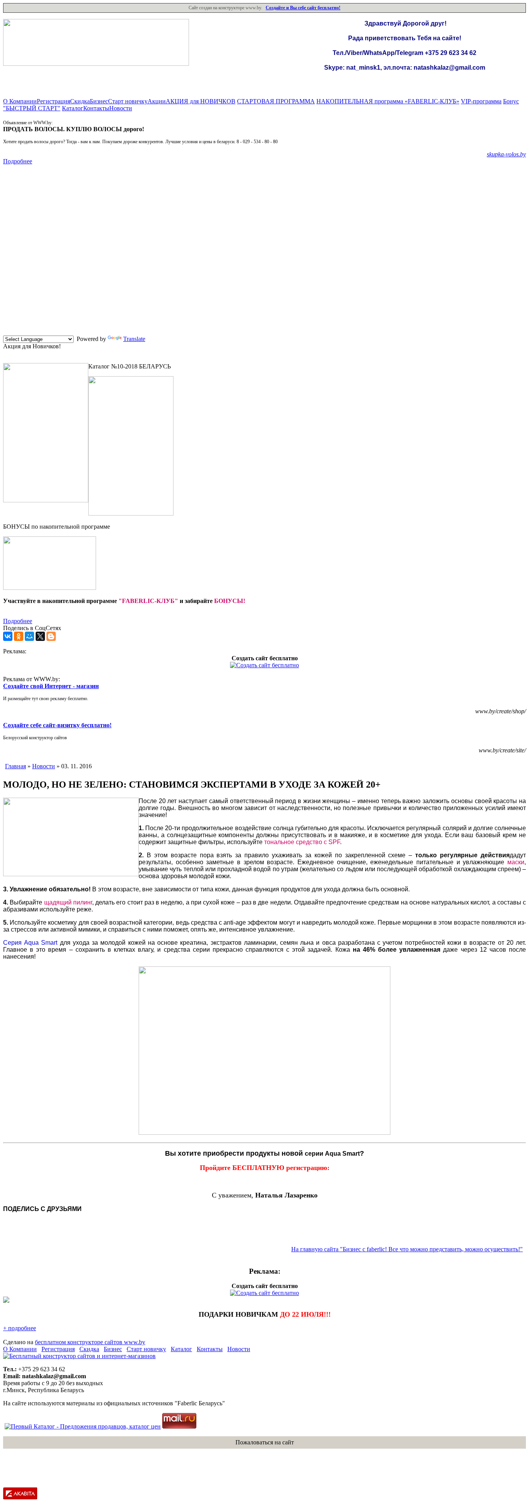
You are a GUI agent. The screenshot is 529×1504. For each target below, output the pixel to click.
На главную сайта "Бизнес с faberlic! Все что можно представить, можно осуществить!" (407, 1249)
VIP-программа (481, 101)
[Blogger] (51, 636)
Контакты (96, 108)
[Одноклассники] (18, 636)
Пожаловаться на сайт (264, 1442)
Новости (120, 108)
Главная (15, 766)
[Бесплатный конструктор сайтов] (79, 1356)
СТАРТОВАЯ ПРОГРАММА (276, 101)
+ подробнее (19, 1328)
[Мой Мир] (29, 636)
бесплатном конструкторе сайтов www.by (90, 1342)
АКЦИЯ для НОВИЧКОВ (200, 101)
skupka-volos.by (506, 154)
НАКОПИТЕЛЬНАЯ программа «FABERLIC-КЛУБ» (387, 101)
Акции (157, 101)
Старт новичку (128, 101)
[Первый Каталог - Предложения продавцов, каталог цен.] (83, 1426)
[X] (40, 636)
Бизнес (99, 101)
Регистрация (53, 101)
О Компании (20, 101)
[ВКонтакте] (7, 636)
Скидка (80, 101)
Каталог (72, 108)
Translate (134, 339)
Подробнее (17, 161)
